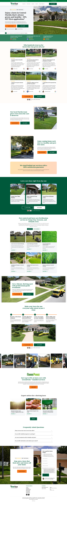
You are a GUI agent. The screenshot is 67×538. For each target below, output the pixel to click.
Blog (40, 3)
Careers (27, 487)
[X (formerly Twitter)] (29, 494)
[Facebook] (27, 494)
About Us (37, 3)
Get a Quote (53, 3)
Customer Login (28, 489)
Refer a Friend (28, 490)
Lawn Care (23, 3)
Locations (33, 3)
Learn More (33, 387)
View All (33, 418)
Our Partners (28, 491)
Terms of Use (54, 472)
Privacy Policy (51, 472)
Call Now (26, 33)
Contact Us (42, 3)
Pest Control (28, 3)
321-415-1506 (28, 96)
